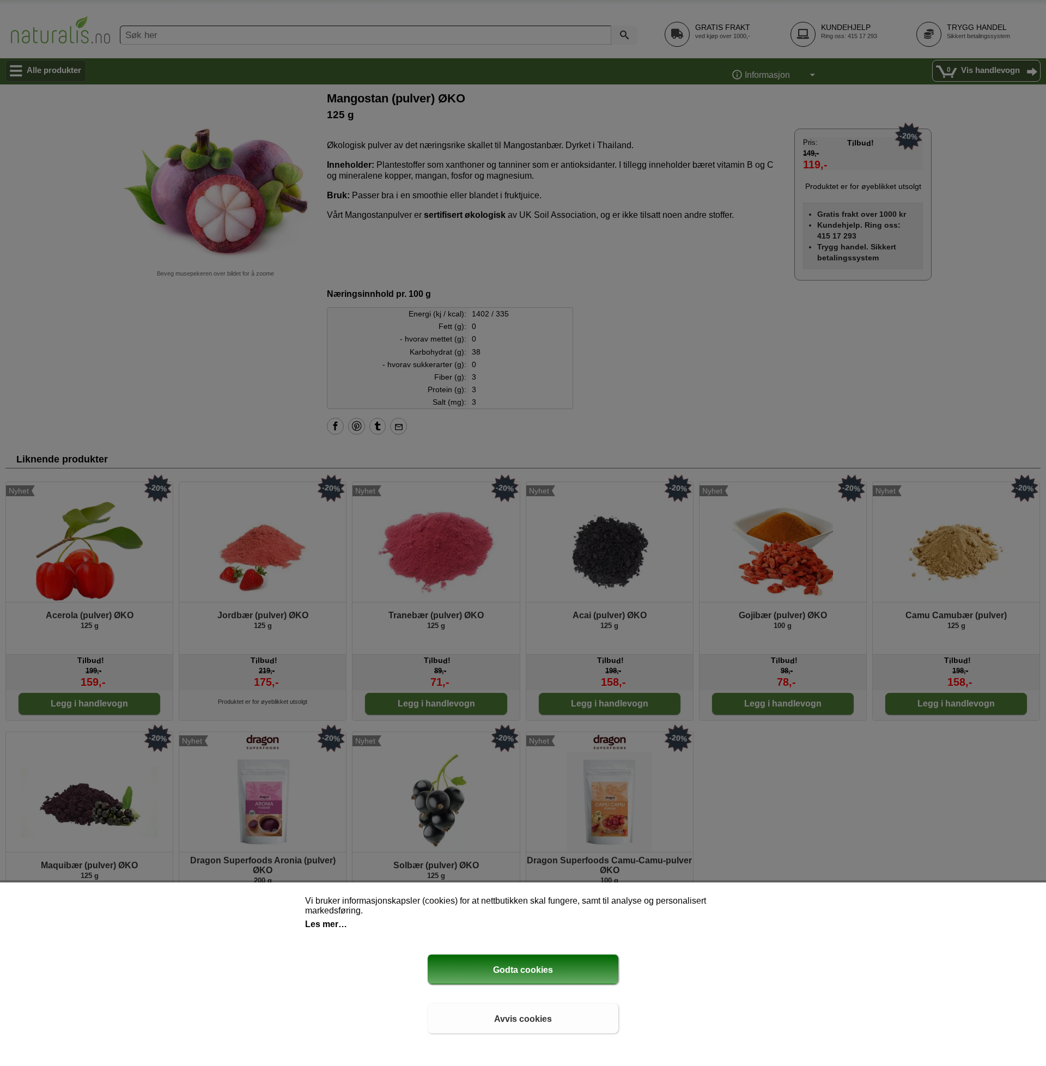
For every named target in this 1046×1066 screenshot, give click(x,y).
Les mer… (326, 924)
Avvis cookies (523, 1019)
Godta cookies (523, 969)
